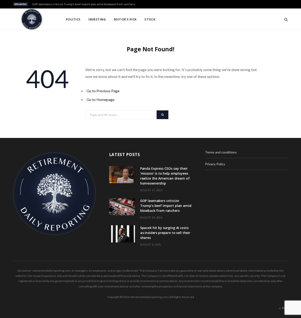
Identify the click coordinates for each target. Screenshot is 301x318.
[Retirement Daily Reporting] (31, 19)
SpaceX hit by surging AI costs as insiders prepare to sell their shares (165, 232)
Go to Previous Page (103, 91)
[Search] (284, 19)
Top (284, 308)
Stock (149, 19)
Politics (73, 19)
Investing (97, 19)
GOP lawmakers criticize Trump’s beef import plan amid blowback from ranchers (83, 4)
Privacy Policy (215, 164)
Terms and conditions (221, 152)
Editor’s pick (125, 19)
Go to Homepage (101, 99)
